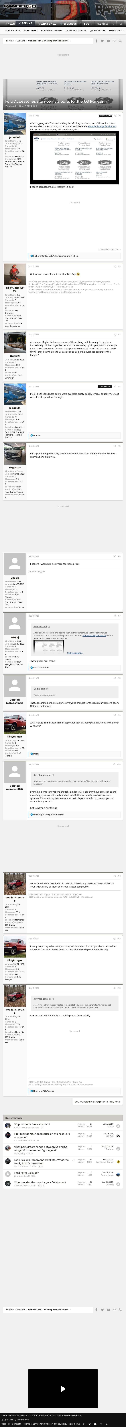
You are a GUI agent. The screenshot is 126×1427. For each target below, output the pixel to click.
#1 (119, 115)
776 (18, 912)
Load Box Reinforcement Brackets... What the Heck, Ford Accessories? (41, 1161)
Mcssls (14, 578)
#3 (119, 334)
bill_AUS (110, 1136)
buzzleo (110, 1184)
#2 (119, 266)
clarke (111, 1126)
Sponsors (6, 1424)
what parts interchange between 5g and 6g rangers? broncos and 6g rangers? (40, 1148)
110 (17, 479)
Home (77, 1424)
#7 (119, 616)
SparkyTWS (19, 1166)
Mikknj (15, 637)
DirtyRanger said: (42, 775)
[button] (69, 24)
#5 (119, 446)
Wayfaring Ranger (105, 1162)
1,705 (18, 302)
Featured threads (51, 30)
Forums (27, 23)
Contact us (17, 1424)
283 (18, 365)
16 (17, 589)
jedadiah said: (40, 626)
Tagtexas (15, 467)
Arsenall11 (18, 1185)
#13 (119, 988)
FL (16, 372)
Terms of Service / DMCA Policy (38, 1424)
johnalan (18, 1176)
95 (17, 745)
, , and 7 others (55, 256)
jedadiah (11, 106)
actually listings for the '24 (102, 126)
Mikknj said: (39, 688)
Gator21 (15, 356)
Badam (110, 1149)
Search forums (78, 30)
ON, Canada (11, 311)
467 (18, 148)
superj (17, 1153)
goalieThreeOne (15, 899)
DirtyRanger (14, 736)
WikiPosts (100, 30)
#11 (119, 876)
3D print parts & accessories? (32, 1124)
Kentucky (19, 156)
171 (17, 649)
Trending (32, 30)
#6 (119, 556)
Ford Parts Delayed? (26, 1173)
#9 (119, 715)
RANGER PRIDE (20, 1127)
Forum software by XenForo (26, 1415)
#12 (119, 938)
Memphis (19, 920)
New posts (14, 30)
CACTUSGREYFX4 (15, 289)
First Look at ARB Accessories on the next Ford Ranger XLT (42, 1135)
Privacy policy (60, 1424)
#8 (119, 678)
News (11, 23)
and (48, 814)
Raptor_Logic (107, 1175)
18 (16, 146)
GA (16, 750)
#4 (119, 386)
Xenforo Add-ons (67, 1415)
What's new (48, 23)
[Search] (120, 24)
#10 (119, 764)
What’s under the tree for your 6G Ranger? (40, 1182)
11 (15, 476)
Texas (18, 486)
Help (71, 1424)
